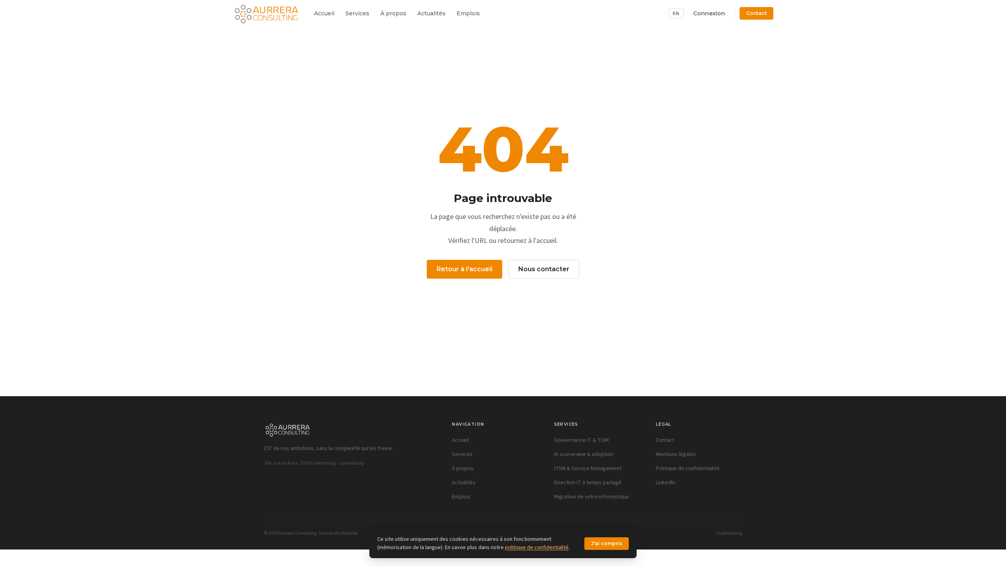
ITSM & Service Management (587, 468)
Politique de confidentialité (688, 468)
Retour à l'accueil (464, 269)
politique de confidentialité (537, 547)
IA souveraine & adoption (583, 454)
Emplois (468, 13)
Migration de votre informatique (591, 497)
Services (357, 13)
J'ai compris (606, 543)
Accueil (324, 13)
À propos (393, 13)
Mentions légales (676, 454)
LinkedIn (665, 483)
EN (676, 13)
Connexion (709, 13)
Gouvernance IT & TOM (581, 440)
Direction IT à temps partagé (588, 483)
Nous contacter (543, 269)
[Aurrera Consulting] (266, 13)
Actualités (431, 13)
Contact (756, 13)
